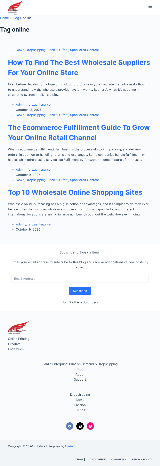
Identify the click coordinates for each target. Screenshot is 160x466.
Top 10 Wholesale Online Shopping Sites (75, 192)
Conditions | (119, 459)
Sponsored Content (84, 50)
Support (80, 379)
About (80, 374)
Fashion (80, 405)
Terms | (80, 459)
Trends (80, 410)
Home (4, 18)
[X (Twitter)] (80, 426)
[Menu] (150, 7)
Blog (15, 18)
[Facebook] (70, 426)
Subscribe (80, 291)
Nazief (69, 446)
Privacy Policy (142, 459)
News (20, 50)
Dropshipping (36, 50)
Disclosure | (98, 459)
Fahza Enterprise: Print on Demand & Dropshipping (80, 364)
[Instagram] (90, 426)
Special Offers (57, 50)
